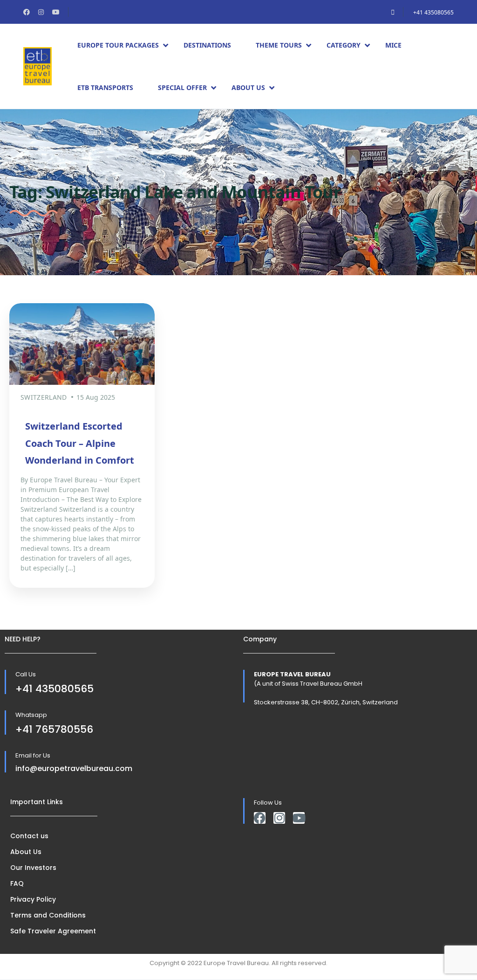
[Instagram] (279, 818)
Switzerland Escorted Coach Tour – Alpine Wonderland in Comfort (79, 443)
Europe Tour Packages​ (118, 45)
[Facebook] (260, 818)
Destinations (207, 45)
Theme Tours (279, 45)
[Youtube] (299, 818)
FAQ (17, 883)
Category (344, 45)
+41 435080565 (433, 12)
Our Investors (33, 867)
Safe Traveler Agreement (53, 931)
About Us (248, 87)
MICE (393, 45)
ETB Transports (105, 87)
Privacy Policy (33, 899)
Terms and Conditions (48, 915)
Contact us (29, 836)
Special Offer (182, 87)
